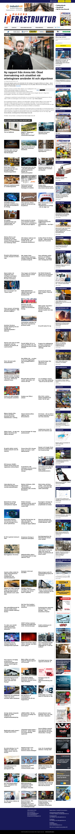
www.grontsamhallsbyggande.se (34, 816)
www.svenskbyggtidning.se (33, 813)
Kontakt (14, 27)
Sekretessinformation (49, 831)
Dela (38, 90)
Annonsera (68, 1)
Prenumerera (61, 1)
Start (6, 27)
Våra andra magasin (25, 27)
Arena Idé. (18, 85)
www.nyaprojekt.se (31, 812)
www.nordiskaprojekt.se (32, 814)
